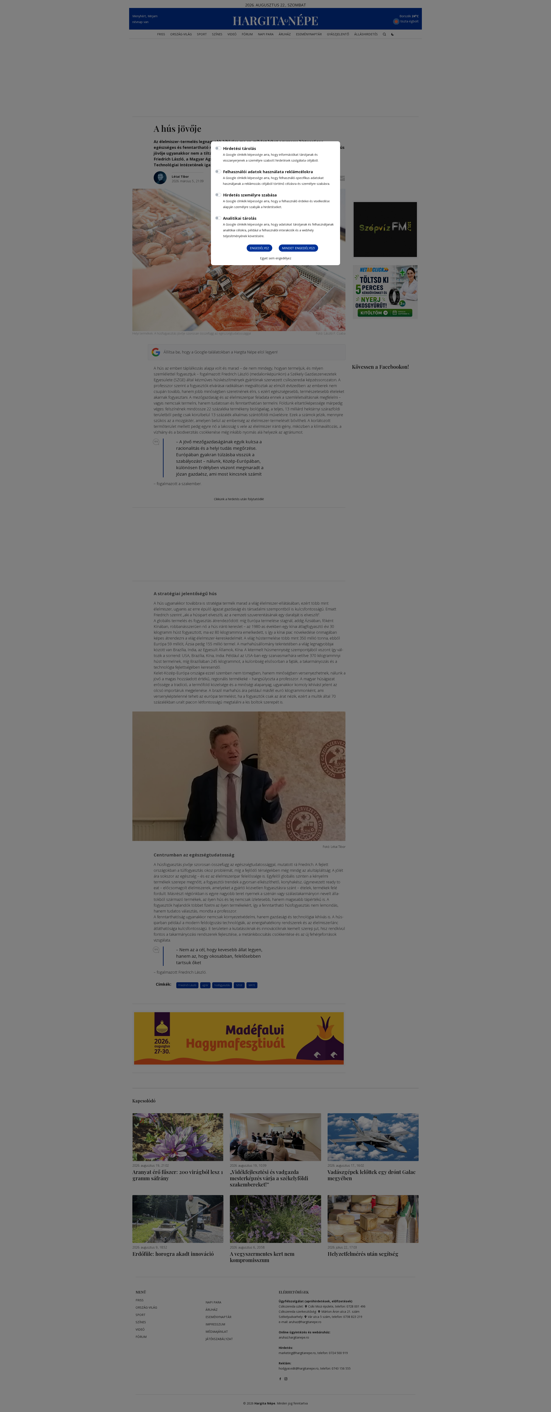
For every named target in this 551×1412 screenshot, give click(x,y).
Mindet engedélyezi (298, 248)
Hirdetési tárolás (239, 148)
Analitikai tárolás (239, 218)
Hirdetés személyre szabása (250, 195)
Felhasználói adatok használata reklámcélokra (268, 171)
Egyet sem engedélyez (275, 258)
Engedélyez (259, 248)
